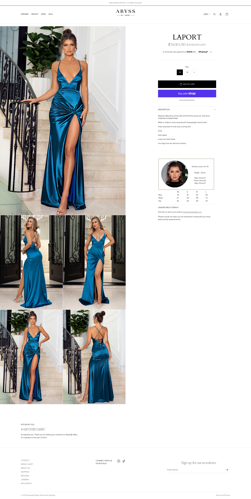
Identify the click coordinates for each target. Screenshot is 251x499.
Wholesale (26, 483)
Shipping (25, 472)
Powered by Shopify (47, 495)
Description (164, 109)
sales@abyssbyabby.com (192, 212)
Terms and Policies (223, 495)
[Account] (220, 14)
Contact (25, 460)
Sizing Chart (27, 464)
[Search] (214, 14)
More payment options (187, 100)
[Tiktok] (124, 461)
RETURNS (25, 476)
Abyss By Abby (33, 495)
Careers (25, 479)
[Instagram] (118, 461)
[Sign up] (227, 470)
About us (25, 468)
